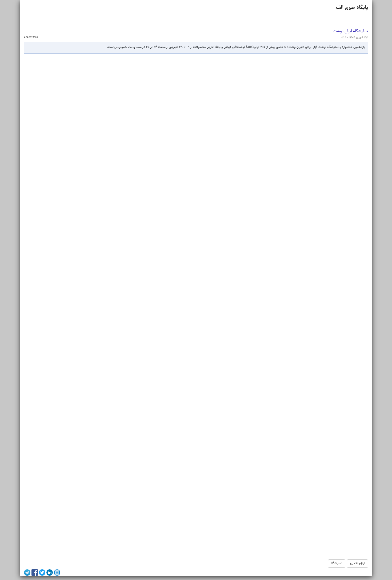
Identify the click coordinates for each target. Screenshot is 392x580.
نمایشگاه (336, 563)
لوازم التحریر (357, 563)
